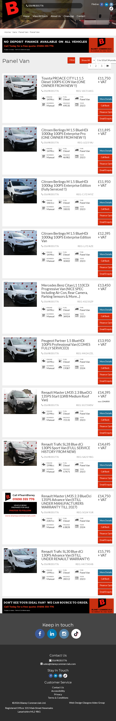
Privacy (58, 694)
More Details (106, 99)
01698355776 (36, 5)
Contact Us (58, 687)
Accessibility (58, 690)
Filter (72, 60)
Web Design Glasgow (80, 702)
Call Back (105, 105)
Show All (86, 60)
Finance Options (106, 112)
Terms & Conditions (58, 697)
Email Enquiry (106, 118)
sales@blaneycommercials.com (59, 663)
